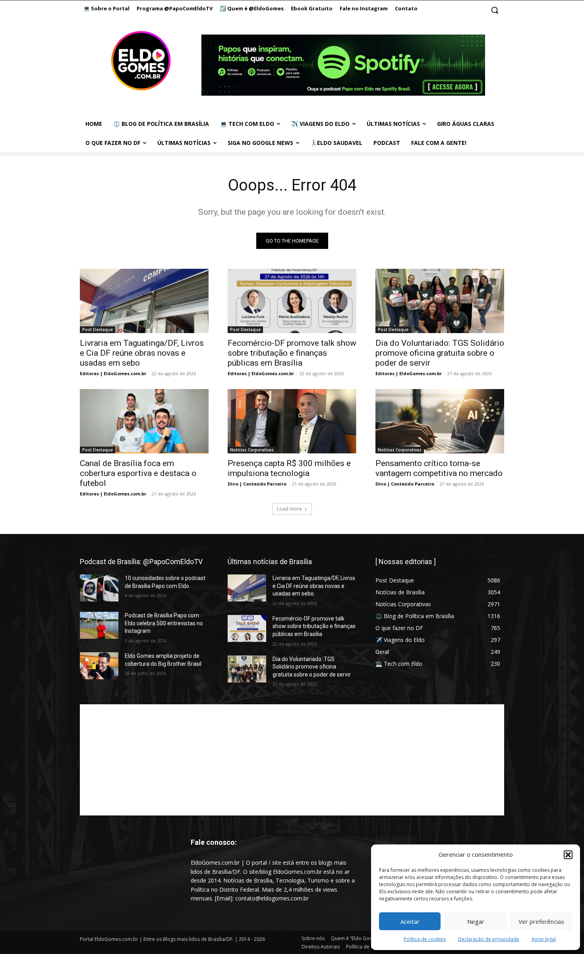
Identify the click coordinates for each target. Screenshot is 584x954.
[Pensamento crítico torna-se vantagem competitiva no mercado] (439, 421)
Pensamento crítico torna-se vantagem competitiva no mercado (439, 468)
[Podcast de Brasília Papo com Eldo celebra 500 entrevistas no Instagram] (99, 625)
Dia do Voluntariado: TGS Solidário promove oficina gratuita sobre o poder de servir (439, 353)
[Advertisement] (292, 759)
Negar (475, 921)
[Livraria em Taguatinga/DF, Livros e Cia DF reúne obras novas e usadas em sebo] (144, 301)
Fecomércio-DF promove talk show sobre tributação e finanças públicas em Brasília (292, 353)
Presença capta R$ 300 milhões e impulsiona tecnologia (289, 468)
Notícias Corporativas (252, 450)
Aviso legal (544, 939)
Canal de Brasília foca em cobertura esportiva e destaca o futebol (138, 473)
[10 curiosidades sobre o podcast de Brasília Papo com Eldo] (99, 587)
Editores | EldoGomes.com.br (113, 373)
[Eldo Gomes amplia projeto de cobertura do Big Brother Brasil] (99, 665)
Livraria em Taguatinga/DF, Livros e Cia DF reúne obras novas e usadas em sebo (142, 353)
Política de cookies (425, 939)
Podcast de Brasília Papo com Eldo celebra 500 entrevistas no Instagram (164, 623)
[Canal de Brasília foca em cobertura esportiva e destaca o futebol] (144, 421)
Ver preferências (541, 921)
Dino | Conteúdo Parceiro (257, 484)
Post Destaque (97, 329)
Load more (289, 508)
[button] (568, 855)
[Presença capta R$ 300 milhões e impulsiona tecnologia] (292, 421)
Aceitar (410, 921)
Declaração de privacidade (488, 939)
